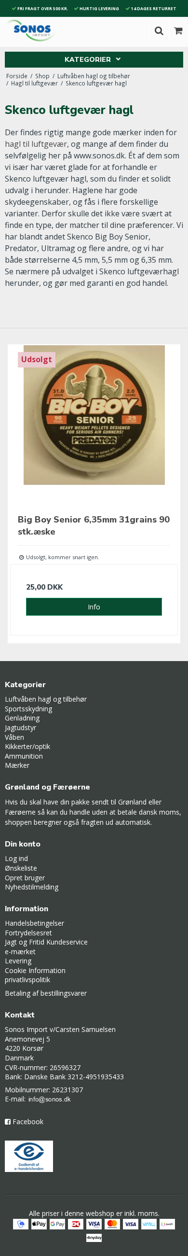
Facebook (28, 1121)
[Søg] (159, 31)
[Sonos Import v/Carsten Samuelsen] (31, 30)
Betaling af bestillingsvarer (46, 993)
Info (94, 606)
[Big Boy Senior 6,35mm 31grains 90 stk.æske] (94, 428)
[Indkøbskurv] (178, 31)
